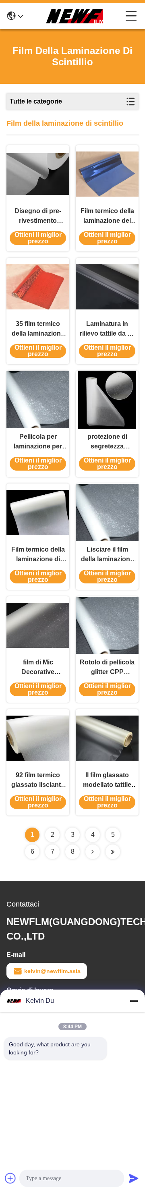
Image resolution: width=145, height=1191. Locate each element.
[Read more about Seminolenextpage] (92, 851)
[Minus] (134, 1001)
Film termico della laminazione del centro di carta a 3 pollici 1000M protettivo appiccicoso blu (107, 216)
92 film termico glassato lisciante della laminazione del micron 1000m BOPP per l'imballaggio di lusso (38, 781)
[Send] (133, 1178)
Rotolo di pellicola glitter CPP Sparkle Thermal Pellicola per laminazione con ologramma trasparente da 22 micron (107, 668)
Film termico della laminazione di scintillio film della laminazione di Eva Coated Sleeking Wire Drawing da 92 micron (38, 555)
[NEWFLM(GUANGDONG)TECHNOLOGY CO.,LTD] (74, 16)
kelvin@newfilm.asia (52, 971)
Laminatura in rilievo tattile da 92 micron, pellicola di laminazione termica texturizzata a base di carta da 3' (107, 329)
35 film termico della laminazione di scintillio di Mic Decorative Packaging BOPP (38, 329)
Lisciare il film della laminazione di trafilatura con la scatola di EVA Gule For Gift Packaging (107, 555)
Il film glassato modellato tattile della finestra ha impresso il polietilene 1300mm (107, 781)
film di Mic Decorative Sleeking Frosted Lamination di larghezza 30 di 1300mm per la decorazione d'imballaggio (38, 668)
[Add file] (10, 1178)
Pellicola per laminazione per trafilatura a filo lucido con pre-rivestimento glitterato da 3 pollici (38, 442)
